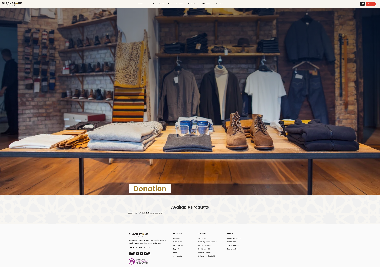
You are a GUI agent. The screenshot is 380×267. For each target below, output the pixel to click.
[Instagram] (133, 253)
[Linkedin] (148, 253)
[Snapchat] (145, 253)
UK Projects (206, 4)
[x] (137, 253)
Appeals (140, 4)
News (221, 4)
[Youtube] (141, 253)
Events (161, 4)
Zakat (215, 4)
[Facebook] (130, 253)
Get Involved (192, 4)
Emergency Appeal (175, 4)
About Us (150, 4)
